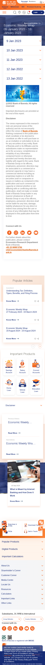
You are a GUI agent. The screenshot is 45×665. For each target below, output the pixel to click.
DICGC (31, 641)
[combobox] (41, 522)
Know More (11, 301)
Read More (12, 433)
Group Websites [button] (8, 619)
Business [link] (32, 1)
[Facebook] (4, 628)
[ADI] (4, 528)
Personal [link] (24, 1)
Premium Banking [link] (34, 7)
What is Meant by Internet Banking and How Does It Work (22, 493)
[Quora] (32, 628)
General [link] (5, 7)
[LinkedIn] (15, 628)
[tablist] (22, 549)
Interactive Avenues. (35, 664)
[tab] (22, 541)
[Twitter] (21, 628)
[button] (14, 12)
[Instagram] (10, 628)
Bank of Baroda (30, 131)
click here (8, 655)
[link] (19, 12)
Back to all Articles (31, 23)
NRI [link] (23, 7)
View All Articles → (31, 456)
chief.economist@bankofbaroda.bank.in (22, 251)
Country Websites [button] (30, 619)
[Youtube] (26, 628)
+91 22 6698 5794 (14, 247)
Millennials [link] (15, 7)
